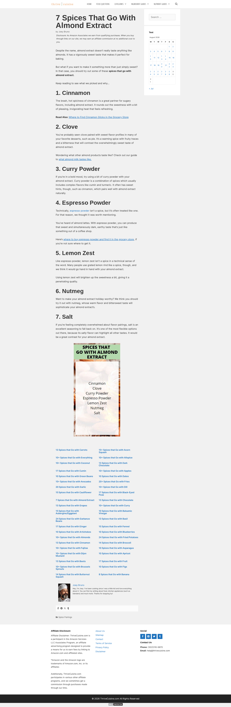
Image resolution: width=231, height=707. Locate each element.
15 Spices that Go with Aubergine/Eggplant (67, 512)
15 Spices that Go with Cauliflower (73, 492)
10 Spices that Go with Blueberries (117, 532)
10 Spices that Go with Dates (114, 476)
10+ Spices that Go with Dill (113, 487)
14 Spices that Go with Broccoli (115, 542)
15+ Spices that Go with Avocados (73, 481)
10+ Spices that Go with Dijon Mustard (71, 554)
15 (169, 58)
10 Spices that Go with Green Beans (74, 476)
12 (158, 58)
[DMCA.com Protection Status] (115, 705)
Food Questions (103, 4)
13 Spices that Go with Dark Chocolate (113, 464)
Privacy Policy (102, 647)
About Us (100, 631)
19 (158, 65)
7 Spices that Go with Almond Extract (75, 500)
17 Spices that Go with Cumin (71, 471)
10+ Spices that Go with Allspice (115, 457)
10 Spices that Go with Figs (113, 566)
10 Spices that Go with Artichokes (73, 532)
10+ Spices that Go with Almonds (73, 537)
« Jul (151, 88)
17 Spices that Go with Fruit (113, 561)
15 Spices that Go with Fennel (114, 526)
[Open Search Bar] (176, 4)
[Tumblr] (68, 608)
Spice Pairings (65, 617)
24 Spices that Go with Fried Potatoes (118, 537)
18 (154, 65)
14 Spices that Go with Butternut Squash (73, 575)
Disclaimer (101, 651)
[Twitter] (65, 608)
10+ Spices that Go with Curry (114, 505)
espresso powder (79, 210)
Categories (119, 4)
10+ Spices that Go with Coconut (73, 463)
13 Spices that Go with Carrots (71, 450)
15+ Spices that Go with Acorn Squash (114, 451)
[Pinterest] (61, 608)
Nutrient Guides (160, 4)
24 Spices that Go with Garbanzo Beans (73, 519)
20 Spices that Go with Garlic (71, 487)
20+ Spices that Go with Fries (114, 481)
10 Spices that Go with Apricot (114, 553)
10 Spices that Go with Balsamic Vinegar (115, 512)
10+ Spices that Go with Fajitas (72, 548)
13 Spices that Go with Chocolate (116, 500)
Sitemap (99, 635)
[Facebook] (58, 608)
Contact (99, 639)
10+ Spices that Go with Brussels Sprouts (73, 567)
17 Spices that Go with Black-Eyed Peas (116, 493)
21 (166, 65)
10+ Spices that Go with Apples (115, 471)
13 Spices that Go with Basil (113, 518)
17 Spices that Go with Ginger (71, 526)
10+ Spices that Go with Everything (74, 457)
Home (89, 4)
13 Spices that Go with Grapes (71, 505)
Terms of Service (104, 643)
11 (154, 58)
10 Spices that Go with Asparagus (116, 548)
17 (151, 65)
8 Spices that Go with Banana (114, 574)
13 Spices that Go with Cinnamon (73, 542)
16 (173, 58)
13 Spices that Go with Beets (71, 561)
